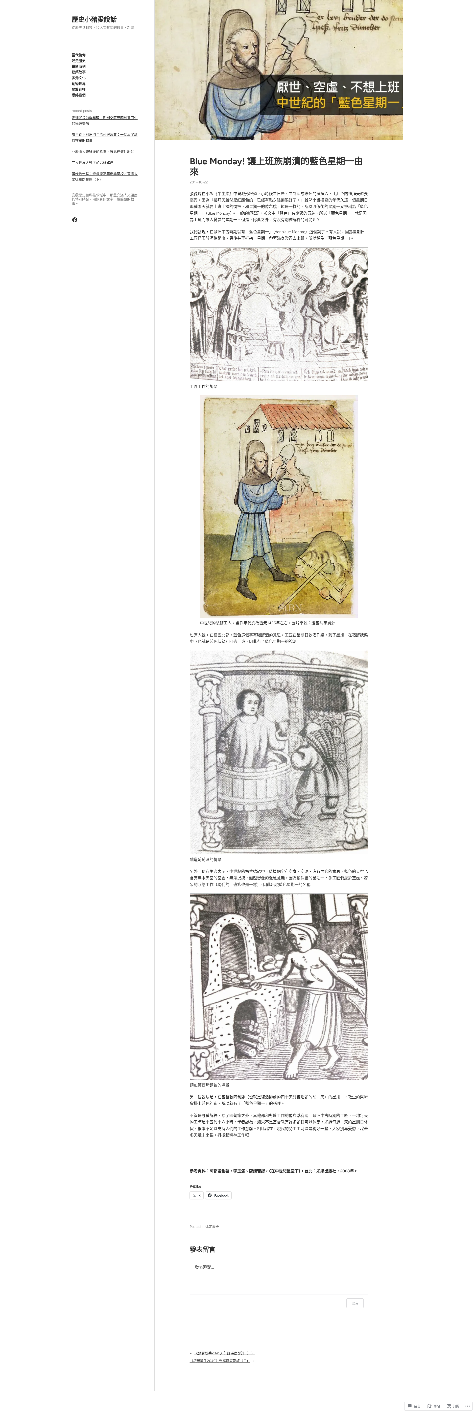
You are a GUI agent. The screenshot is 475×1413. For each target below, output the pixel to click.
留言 (355, 1303)
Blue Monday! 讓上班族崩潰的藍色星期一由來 (276, 166)
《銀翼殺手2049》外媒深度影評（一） (224, 1353)
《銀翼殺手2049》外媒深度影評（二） (220, 1361)
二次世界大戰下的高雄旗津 (92, 163)
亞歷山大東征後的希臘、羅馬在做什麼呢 (103, 152)
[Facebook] (75, 220)
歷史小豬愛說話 (94, 20)
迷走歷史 (212, 1227)
